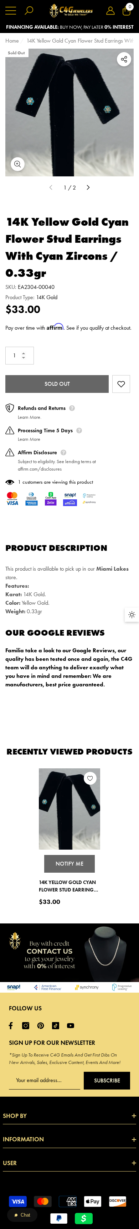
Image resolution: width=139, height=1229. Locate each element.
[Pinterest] (42, 1026)
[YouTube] (72, 1026)
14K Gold (46, 297)
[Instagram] (27, 1026)
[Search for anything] (28, 11)
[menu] (10, 10)
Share (124, 59)
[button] (110, 10)
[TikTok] (57, 1026)
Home (12, 40)
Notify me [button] (69, 863)
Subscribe (107, 1080)
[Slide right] (88, 188)
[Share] (124, 59)
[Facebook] (12, 1026)
